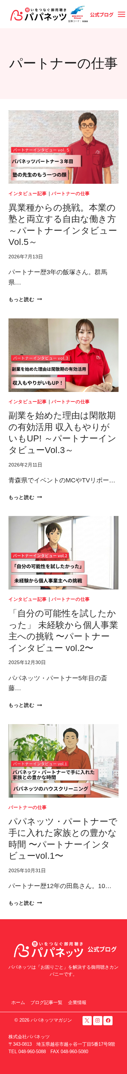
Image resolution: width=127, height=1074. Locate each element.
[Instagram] (97, 1020)
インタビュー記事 (27, 193)
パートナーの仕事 (71, 193)
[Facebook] (108, 1020)
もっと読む (25, 299)
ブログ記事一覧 (46, 1002)
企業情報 (77, 1002)
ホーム (18, 1002)
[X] (87, 1020)
